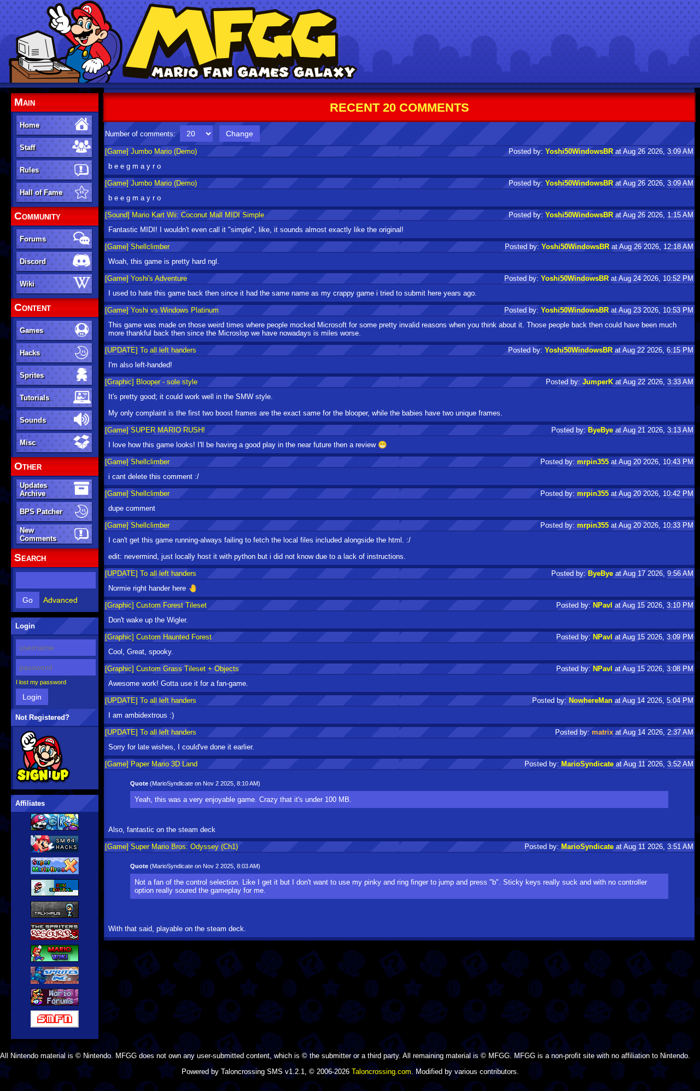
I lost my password (41, 682)
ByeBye (600, 430)
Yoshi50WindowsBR (579, 151)
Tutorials (34, 398)
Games (31, 330)
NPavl (602, 605)
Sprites (32, 375)
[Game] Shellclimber (137, 247)
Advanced (60, 600)
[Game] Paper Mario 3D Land (151, 764)
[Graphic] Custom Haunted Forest (158, 637)
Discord (33, 261)
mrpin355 (593, 462)
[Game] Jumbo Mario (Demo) (151, 151)
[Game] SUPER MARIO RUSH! (155, 430)
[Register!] (43, 781)
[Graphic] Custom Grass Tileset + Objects (172, 669)
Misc (28, 442)
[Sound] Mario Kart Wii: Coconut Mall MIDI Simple (184, 215)
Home (29, 125)
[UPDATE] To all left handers (150, 350)
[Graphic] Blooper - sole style (151, 382)
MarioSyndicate (587, 764)
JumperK (597, 382)
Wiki (27, 284)
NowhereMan (590, 700)
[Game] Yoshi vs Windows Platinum (162, 310)
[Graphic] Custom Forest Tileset (156, 605)
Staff (27, 147)
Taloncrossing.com (381, 1071)
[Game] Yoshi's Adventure (146, 278)
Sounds (33, 420)
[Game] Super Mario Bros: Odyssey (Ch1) (171, 846)
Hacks (30, 353)
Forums (33, 239)
